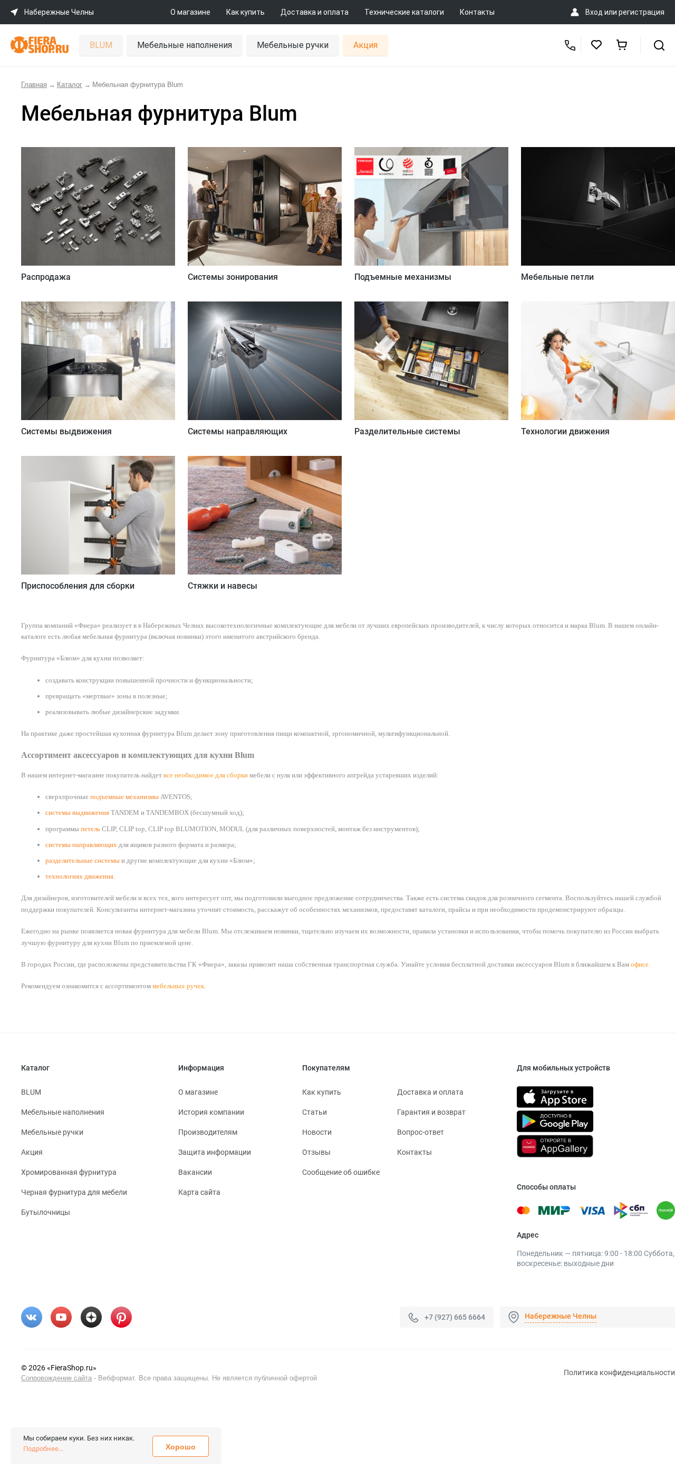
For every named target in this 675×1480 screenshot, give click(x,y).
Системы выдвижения (66, 431)
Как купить (245, 12)
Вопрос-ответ (420, 1132)
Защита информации (214, 1152)
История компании (211, 1112)
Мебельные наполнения (184, 45)
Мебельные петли (557, 277)
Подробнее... (43, 1449)
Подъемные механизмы (402, 277)
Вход (594, 12)
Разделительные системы (407, 431)
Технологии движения (565, 431)
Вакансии (195, 1172)
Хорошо (181, 1447)
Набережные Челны (560, 1316)
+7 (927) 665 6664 (455, 1317)
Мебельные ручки (293, 45)
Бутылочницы (45, 1212)
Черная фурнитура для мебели (74, 1192)
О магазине (190, 12)
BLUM (101, 45)
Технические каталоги (404, 12)
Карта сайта (199, 1192)
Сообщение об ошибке (341, 1172)
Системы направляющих (237, 431)
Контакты (477, 12)
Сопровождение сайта (56, 1378)
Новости (317, 1132)
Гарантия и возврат (431, 1112)
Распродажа (46, 277)
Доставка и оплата (315, 12)
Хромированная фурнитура (69, 1172)
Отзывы (316, 1152)
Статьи (314, 1112)
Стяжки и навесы (222, 586)
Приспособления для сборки (77, 586)
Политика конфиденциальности (619, 1372)
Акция (365, 45)
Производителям (207, 1132)
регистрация (641, 12)
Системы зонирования (233, 277)
